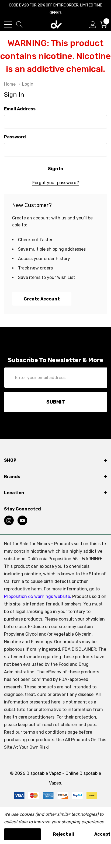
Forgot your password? (55, 182)
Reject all (63, 834)
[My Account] (92, 24)
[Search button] (19, 24)
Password (15, 136)
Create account (42, 299)
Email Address (20, 108)
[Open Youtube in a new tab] (22, 520)
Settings (22, 834)
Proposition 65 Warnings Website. (37, 596)
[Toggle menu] (8, 24)
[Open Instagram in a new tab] (8, 520)
